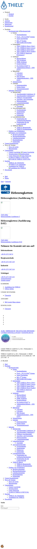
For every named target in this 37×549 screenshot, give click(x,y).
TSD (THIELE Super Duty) (25, 49)
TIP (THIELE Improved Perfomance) (24, 54)
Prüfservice (20, 113)
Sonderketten (21, 112)
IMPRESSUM (10, 331)
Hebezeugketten (22, 101)
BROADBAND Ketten (24, 42)
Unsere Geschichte (14, 152)
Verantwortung (13, 154)
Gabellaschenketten (19, 138)
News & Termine (10, 480)
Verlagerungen (17, 82)
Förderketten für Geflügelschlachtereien (24, 119)
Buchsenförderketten (19, 136)
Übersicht (8, 295)
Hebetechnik (17, 429)
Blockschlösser (21, 58)
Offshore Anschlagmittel (24, 97)
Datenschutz (8, 22)
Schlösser (16, 393)
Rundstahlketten (22, 35)
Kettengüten (16, 381)
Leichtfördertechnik (19, 453)
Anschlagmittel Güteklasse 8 (25, 96)
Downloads (8, 499)
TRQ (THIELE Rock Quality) (26, 51)
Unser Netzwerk (14, 156)
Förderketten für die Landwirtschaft (23, 123)
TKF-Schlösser (21, 60)
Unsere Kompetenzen (11, 478)
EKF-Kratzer (21, 76)
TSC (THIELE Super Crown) (26, 48)
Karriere (7, 494)
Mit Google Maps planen (12, 302)
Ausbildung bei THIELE (16, 166)
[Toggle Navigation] (1, 173)
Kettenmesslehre (22, 85)
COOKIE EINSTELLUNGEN (11, 332)
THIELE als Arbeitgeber (16, 163)
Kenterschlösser (21, 64)
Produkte (7, 366)
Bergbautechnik (14, 31)
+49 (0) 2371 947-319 (8, 262)
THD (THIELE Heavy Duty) (26, 46)
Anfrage (7, 21)
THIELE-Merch (18, 462)
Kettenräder (20, 115)
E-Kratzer (20, 75)
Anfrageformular (6, 278)
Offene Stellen (9, 289)
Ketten (15, 369)
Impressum (8, 24)
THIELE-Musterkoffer (24, 127)
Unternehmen (9, 485)
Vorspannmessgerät (23, 89)
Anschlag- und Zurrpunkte (25, 99)
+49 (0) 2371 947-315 (8, 277)
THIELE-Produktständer (24, 129)
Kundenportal (9, 26)
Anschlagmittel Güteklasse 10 (26, 94)
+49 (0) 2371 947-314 (8, 269)
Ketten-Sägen (21, 87)
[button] (2, 547)
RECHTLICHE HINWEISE (25, 331)
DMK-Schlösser (22, 62)
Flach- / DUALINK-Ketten (26, 37)
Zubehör (15, 420)
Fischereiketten (21, 110)
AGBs (3, 331)
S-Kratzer (20, 73)
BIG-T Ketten (21, 41)
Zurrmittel (20, 106)
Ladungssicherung (18, 441)
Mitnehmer (16, 407)
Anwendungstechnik (19, 444)
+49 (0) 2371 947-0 (7, 254)
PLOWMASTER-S (23, 66)
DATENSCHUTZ (27, 332)
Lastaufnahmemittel (23, 103)
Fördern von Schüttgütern (17, 131)
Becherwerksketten (19, 134)
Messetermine (13, 149)
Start (2, 181)
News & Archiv (14, 147)
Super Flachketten (22, 38)
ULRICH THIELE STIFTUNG (19, 157)
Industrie (11, 90)
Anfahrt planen (5, 280)
